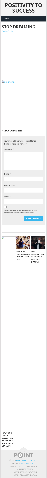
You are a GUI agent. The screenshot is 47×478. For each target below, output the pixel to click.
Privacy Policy (16, 466)
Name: (7, 174)
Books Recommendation (25, 475)
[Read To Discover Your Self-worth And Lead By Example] (38, 242)
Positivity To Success (23, 8)
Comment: (9, 149)
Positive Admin (7, 31)
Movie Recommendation (25, 472)
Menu (6, 19)
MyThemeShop (28, 463)
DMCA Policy (32, 466)
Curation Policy (25, 469)
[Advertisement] (23, 57)
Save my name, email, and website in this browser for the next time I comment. (20, 211)
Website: (7, 197)
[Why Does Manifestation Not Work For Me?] (23, 242)
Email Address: (10, 185)
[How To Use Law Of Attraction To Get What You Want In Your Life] (9, 333)
